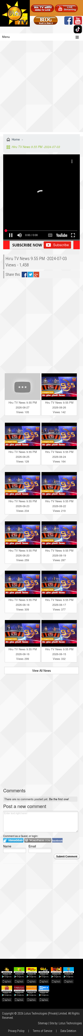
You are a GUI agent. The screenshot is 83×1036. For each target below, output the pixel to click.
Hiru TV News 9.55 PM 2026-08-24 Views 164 (59, 457)
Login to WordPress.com (37, 840)
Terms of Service (42, 1031)
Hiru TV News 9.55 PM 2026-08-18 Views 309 (23, 605)
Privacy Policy (16, 1031)
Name (7, 846)
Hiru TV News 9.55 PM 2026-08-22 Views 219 (59, 506)
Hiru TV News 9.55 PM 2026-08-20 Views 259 (23, 555)
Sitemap (43, 1023)
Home (16, 139)
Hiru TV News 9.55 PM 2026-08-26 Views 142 (59, 407)
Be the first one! (59, 799)
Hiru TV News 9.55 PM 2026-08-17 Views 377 (59, 605)
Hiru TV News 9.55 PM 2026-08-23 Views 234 (23, 506)
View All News (41, 670)
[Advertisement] (41, 88)
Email (32, 846)
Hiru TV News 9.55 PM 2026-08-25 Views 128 (23, 457)
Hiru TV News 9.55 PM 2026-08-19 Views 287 (59, 555)
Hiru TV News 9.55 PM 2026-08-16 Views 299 (23, 654)
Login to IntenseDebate (13, 840)
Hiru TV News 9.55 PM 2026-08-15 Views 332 (59, 654)
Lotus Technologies (70, 1023)
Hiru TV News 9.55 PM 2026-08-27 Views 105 (23, 407)
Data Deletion (68, 1031)
